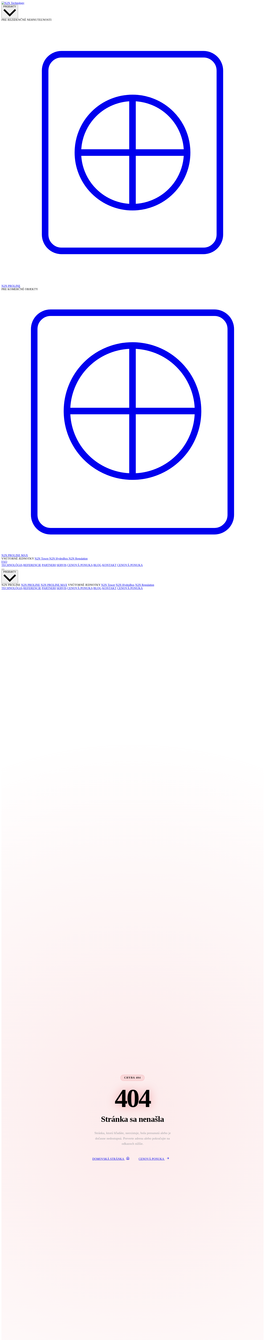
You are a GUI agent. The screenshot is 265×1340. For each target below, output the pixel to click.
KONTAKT (109, 565)
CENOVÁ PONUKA (80, 565)
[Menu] (2, 569)
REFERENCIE (32, 565)
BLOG (97, 565)
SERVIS (62, 565)
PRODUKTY (9, 6)
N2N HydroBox (59, 558)
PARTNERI (49, 565)
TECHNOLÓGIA (12, 565)
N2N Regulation (78, 558)
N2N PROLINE (30, 584)
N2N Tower (42, 558)
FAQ (4, 561)
